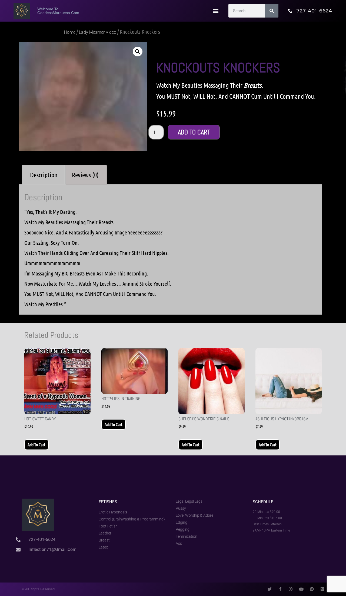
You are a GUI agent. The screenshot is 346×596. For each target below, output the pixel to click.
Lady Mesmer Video (97, 32)
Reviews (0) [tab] (85, 175)
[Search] (271, 11)
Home (69, 32)
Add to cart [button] (36, 444)
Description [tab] (44, 175)
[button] (215, 10)
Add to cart (194, 132)
